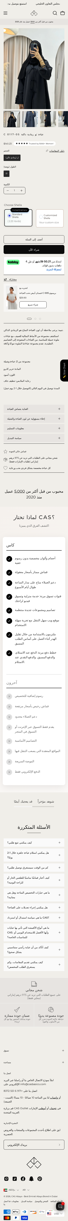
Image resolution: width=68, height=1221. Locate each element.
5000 (32, 21)
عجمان (53, 1108)
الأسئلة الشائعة (56, 1201)
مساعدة (7, 1062)
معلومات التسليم (15, 428)
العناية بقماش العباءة (17, 408)
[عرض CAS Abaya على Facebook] (23, 1178)
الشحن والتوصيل (41, 1201)
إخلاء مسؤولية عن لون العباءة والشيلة (26, 418)
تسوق (6, 1050)
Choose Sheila (13, 205)
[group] (34, 4)
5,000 (19, 491)
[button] (54, 13)
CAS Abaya (16, 1196)
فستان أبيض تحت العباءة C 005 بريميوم (37, 293)
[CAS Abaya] (34, 13)
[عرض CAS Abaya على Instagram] (6, 1178)
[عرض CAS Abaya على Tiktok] (14, 1178)
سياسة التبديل (14, 438)
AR (24, 1190)
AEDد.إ (12, 1190)
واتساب (54, 1097)
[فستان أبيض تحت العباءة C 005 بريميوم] (11, 297)
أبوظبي (42, 1108)
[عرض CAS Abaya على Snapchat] (31, 1178)
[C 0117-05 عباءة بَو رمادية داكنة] (12, 119)
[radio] (12, 158)
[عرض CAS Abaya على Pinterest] (39, 1178)
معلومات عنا (14, 1201)
